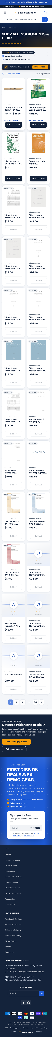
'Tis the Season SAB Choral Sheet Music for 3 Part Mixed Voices (37, 522)
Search (8, 947)
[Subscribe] (41, 993)
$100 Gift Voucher (13, 674)
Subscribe (35, 828)
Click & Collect (11, 941)
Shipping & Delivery (13, 930)
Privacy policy (15, 1028)
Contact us (9, 952)
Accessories (10, 899)
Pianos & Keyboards (13, 860)
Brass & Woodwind (12, 882)
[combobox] (23, 19)
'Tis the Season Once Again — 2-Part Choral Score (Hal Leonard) (13, 162)
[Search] (45, 19)
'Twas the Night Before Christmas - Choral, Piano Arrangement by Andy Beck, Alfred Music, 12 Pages (37, 162)
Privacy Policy (29, 836)
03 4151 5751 (11, 971)
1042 (35, 702)
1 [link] (10, 702)
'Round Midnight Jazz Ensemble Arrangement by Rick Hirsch (37, 108)
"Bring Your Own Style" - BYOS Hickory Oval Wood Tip (13, 108)
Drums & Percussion (13, 893)
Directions (10, 968)
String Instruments (12, 888)
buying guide (40, 67)
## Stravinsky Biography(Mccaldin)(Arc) (38, 471)
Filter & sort (27, 1032)
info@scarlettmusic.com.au (31, 971)
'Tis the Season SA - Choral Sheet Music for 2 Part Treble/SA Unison (13, 522)
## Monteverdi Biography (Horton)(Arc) (37, 420)
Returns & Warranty (13, 936)
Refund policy (28, 1028)
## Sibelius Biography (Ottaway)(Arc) (12, 471)
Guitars (8, 855)
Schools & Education (13, 925)
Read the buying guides (16, 741)
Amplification (10, 871)
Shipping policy (41, 1028)
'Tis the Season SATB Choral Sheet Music (12, 573)
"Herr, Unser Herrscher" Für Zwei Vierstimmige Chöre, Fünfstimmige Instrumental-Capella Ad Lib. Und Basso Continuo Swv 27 (13, 216)
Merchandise (10, 904)
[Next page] (41, 702)
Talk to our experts (14, 749)
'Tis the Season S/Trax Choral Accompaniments (37, 675)
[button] (5, 12)
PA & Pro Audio (11, 866)
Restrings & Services (13, 919)
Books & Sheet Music (13, 877)
